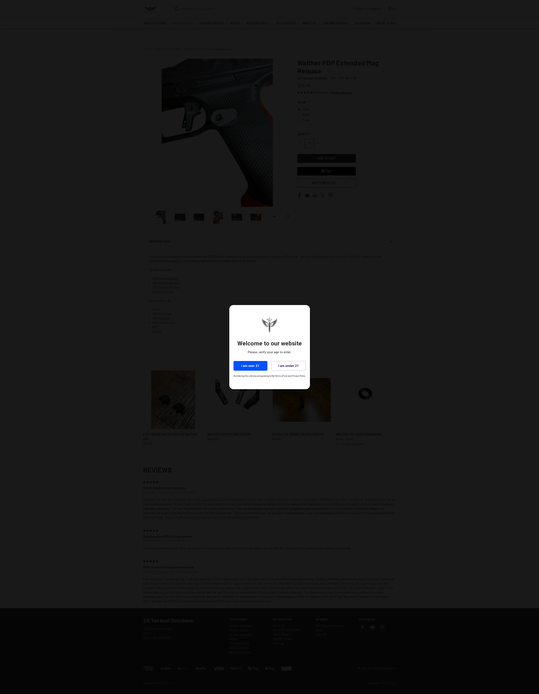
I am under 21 (288, 366)
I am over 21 (250, 366)
